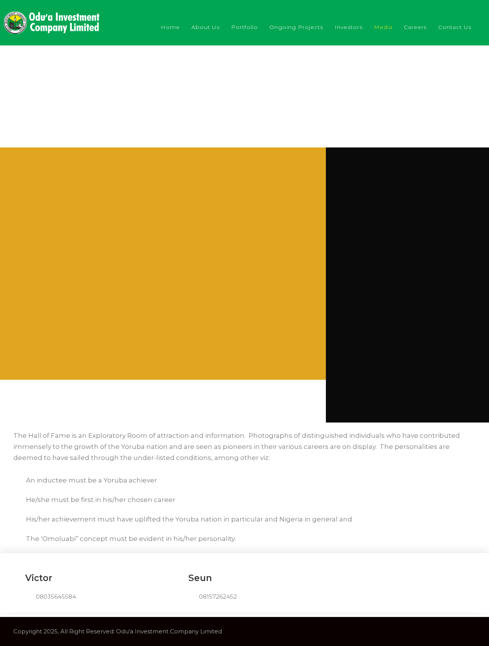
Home (170, 27)
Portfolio (244, 27)
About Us (205, 27)
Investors (349, 27)
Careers (415, 27)
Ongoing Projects (296, 27)
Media (383, 27)
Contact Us (454, 27)
